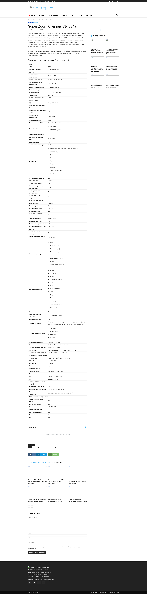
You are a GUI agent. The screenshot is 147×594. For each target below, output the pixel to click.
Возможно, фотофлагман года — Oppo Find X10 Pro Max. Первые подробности (77, 481)
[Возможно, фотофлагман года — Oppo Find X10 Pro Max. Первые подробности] (78, 472)
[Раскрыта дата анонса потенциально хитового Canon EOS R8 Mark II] (78, 492)
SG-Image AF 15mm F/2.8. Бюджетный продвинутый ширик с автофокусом (37, 481)
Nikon (33, 1)
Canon (29, 1)
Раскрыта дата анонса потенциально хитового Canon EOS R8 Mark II (78, 501)
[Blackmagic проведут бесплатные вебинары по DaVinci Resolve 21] (37, 492)
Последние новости (99, 36)
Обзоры (64, 15)
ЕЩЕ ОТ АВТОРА (57, 462)
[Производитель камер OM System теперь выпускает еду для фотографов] (57, 472)
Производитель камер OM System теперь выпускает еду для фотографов (57, 481)
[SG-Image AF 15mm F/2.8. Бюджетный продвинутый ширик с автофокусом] (37, 472)
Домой (30, 20)
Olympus (47, 1)
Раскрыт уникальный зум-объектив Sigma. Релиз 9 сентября (55, 501)
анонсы (45, 447)
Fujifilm (41, 1)
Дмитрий (33, 29)
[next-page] (32, 506)
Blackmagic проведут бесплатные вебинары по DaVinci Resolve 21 (112, 68)
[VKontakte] (112, 1)
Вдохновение (53, 15)
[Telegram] (109, 1)
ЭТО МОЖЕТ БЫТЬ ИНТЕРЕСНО (39, 462)
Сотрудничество (102, 592)
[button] (117, 15)
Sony (37, 1)
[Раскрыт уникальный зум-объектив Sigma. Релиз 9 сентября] (57, 492)
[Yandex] (115, 1)
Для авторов (94, 592)
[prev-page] (29, 506)
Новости (42, 15)
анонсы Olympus (53, 447)
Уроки (73, 15)
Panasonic (52, 1)
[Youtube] (117, 1)
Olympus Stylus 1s (37, 447)
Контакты (116, 592)
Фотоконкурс (90, 15)
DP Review (38, 445)
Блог (80, 15)
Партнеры (110, 592)
